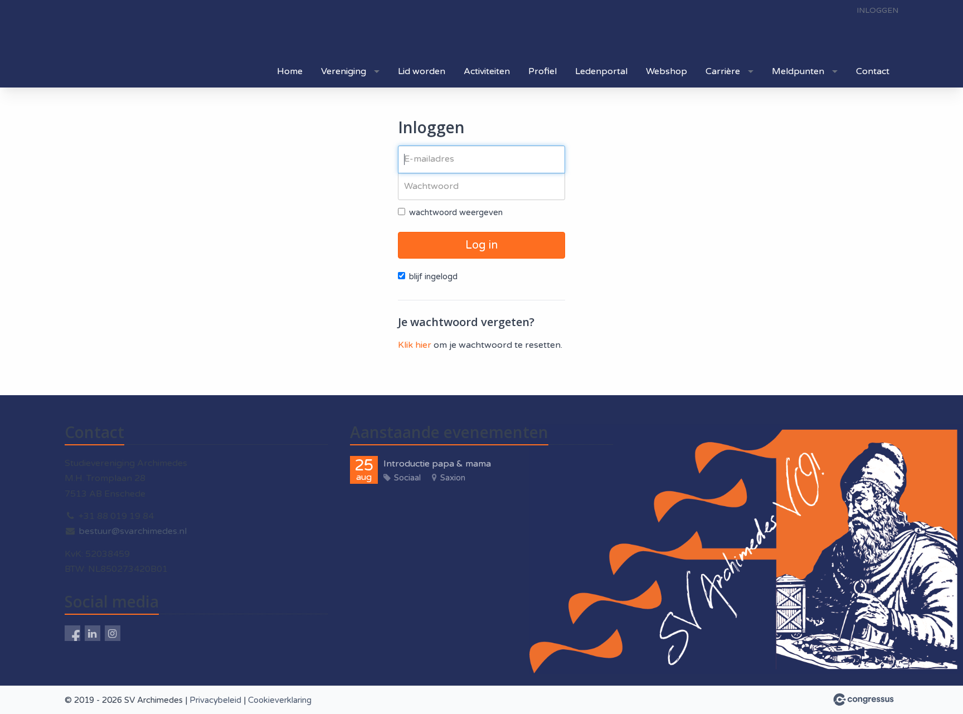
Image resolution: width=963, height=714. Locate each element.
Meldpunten (798, 71)
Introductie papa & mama (437, 463)
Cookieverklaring (280, 700)
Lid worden (421, 71)
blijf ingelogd (433, 276)
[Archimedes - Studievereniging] (176, 29)
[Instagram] (112, 633)
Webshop (666, 71)
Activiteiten (487, 71)
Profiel (542, 71)
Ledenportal (601, 71)
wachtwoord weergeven (456, 212)
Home (290, 71)
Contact (872, 71)
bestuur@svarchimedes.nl (133, 531)
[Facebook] (72, 633)
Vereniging (343, 71)
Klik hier (414, 345)
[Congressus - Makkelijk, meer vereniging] (863, 699)
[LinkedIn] (92, 633)
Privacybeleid (215, 700)
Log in (481, 245)
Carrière (723, 71)
